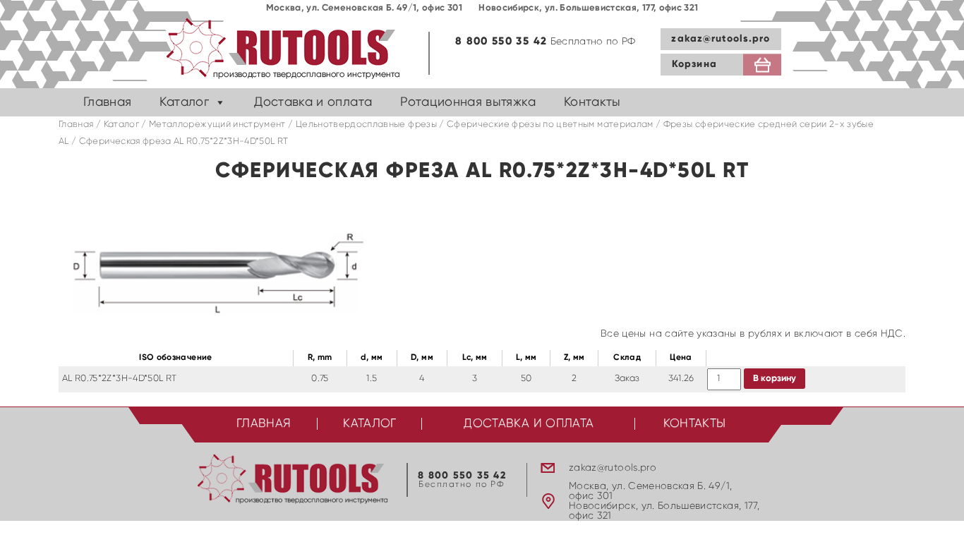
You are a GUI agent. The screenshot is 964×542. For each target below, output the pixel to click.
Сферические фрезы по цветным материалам (550, 124)
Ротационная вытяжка (468, 102)
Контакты (592, 102)
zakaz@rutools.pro (720, 39)
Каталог (183, 102)
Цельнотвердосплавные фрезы (366, 124)
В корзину (774, 378)
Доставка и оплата (313, 102)
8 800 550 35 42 (501, 41)
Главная (107, 102)
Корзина (694, 64)
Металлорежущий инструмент (217, 124)
